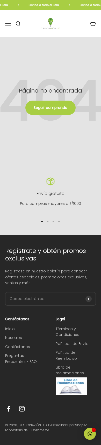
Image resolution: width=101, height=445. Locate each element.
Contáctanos (17, 346)
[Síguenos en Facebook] (8, 408)
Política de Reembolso (66, 355)
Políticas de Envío (72, 343)
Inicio (10, 328)
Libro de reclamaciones (70, 370)
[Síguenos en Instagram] (21, 408)
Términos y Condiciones (67, 331)
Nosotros (13, 337)
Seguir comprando (50, 107)
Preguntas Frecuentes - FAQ (21, 358)
